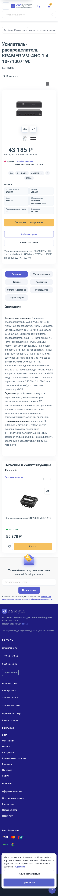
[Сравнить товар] (24, 129)
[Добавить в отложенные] (33, 129)
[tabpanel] (29, 378)
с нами (25, 624)
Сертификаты (9, 690)
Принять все (29, 882)
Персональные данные (13, 798)
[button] (5, 6)
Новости (6, 746)
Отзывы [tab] (16, 282)
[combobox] (29, 14)
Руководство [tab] (41, 290)
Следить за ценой (29, 242)
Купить (33, 546)
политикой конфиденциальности (37, 599)
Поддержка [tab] (41, 282)
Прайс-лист (7, 816)
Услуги (5, 776)
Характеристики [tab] (41, 274)
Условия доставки (11, 705)
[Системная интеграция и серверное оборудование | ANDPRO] (21, 6)
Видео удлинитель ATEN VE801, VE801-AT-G (28, 518)
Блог (4, 735)
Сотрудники (8, 752)
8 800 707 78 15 (9, 664)
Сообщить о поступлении (29, 222)
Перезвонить (10, 672)
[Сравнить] (47, 491)
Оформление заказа (12, 791)
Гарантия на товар (11, 713)
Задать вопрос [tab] (16, 297)
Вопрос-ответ (8, 804)
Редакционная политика (14, 758)
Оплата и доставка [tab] (16, 290)
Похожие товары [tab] (14, 477)
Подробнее (19, 867)
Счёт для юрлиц (29, 234)
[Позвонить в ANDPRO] (38, 6)
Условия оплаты (10, 697)
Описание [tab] (16, 274)
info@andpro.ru (9, 648)
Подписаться (29, 590)
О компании (8, 741)
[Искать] (52, 14)
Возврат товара (10, 720)
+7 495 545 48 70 (10, 656)
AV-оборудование (12, 30)
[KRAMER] (48, 84)
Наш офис (7, 770)
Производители (9, 810)
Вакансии (7, 764)
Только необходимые (29, 874)
